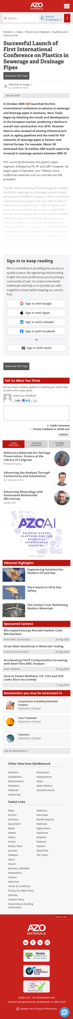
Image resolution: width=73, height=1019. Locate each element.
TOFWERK (15, 669)
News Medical (44, 785)
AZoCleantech (16, 781)
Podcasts (41, 841)
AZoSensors (43, 772)
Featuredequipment (36, 444)
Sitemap (12, 895)
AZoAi (39, 781)
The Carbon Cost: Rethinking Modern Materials (47, 606)
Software (13, 855)
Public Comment (60, 425)
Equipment (14, 823)
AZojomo (41, 837)
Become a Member (19, 868)
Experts (40, 846)
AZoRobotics (15, 776)
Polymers (23, 734)
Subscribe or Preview (29, 708)
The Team (42, 855)
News (20, 32)
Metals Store (15, 846)
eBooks (12, 832)
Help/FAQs (42, 850)
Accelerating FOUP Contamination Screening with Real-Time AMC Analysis (35, 661)
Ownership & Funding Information (20, 905)
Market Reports (45, 819)
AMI (27, 104)
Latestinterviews (13, 444)
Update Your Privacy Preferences (38, 1008)
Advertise (13, 881)
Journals (12, 850)
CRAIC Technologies (20, 639)
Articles (12, 815)
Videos (12, 837)
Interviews (42, 815)
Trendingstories (59, 444)
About (11, 859)
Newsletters (15, 872)
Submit (63, 434)
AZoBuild (13, 790)
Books (11, 828)
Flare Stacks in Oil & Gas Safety (44, 589)
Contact (12, 877)
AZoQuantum (44, 776)
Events (12, 841)
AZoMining (14, 794)
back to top (61, 916)
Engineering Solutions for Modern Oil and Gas (45, 571)
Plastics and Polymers (38, 32)
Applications (43, 828)
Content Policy (16, 899)
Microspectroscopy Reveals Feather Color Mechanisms (33, 632)
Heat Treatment (27, 718)
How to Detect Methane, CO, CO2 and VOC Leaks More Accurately (34, 677)
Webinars (41, 810)
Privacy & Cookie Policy (21, 890)
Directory (13, 819)
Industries (42, 832)
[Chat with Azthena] (64, 1012)
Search (12, 864)
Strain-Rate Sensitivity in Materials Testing (33, 646)
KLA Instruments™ (19, 651)
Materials (41, 823)
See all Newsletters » (16, 750)
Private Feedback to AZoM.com (51, 429)
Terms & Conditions (19, 886)
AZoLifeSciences (45, 790)
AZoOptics (14, 785)
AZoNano (13, 772)
